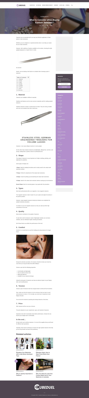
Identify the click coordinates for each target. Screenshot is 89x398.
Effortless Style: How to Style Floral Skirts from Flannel (43, 354)
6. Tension (20, 87)
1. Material (20, 79)
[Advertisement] (64, 54)
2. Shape (20, 80)
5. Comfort (20, 85)
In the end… (20, 90)
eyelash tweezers (20, 49)
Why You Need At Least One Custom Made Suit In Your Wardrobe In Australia (44, 375)
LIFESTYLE (32, 5)
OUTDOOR (38, 5)
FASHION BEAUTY (44, 16)
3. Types (20, 82)
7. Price (19, 88)
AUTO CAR (61, 5)
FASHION (56, 5)
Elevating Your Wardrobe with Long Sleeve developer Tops (24, 354)
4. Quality (20, 83)
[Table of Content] (28, 77)
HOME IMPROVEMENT (47, 5)
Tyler (40, 25)
